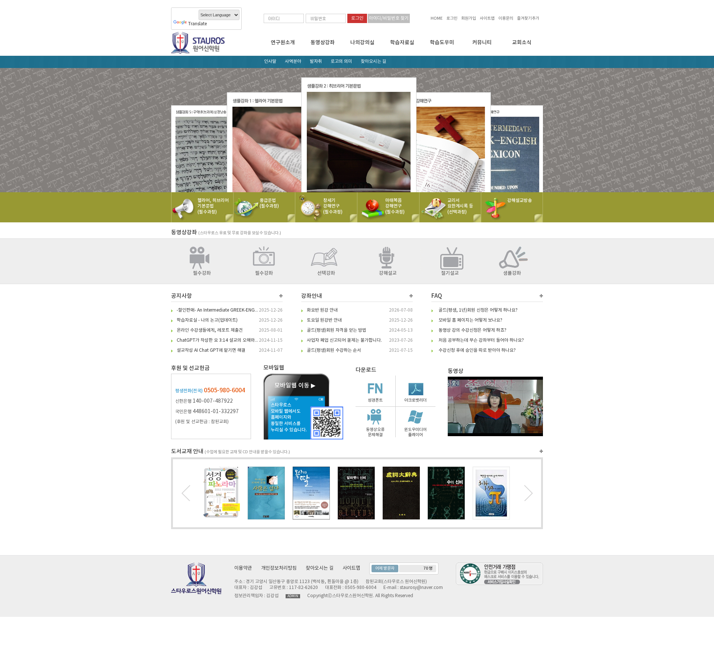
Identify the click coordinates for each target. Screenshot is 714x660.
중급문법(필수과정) (269, 203)
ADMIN (292, 596)
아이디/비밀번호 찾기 (389, 18)
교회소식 (521, 42)
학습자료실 (402, 42)
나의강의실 (362, 42)
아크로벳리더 (415, 400)
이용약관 (243, 568)
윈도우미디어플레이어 (415, 432)
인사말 (270, 61)
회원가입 (468, 18)
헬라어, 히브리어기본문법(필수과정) (213, 206)
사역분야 (293, 61)
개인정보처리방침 (279, 568)
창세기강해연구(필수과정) (332, 206)
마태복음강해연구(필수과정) (395, 206)
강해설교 (388, 273)
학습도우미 (442, 42)
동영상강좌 (323, 42)
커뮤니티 (482, 42)
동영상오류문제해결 (375, 432)
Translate (197, 24)
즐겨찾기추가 (528, 18)
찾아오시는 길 (373, 61)
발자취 (316, 61)
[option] (357, 130)
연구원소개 (283, 42)
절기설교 (450, 273)
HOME (437, 18)
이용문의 (505, 18)
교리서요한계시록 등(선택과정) (460, 206)
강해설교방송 (519, 200)
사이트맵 (487, 18)
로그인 (451, 18)
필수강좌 (202, 273)
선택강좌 (326, 273)
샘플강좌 (512, 273)
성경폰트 (375, 400)
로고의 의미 (341, 61)
